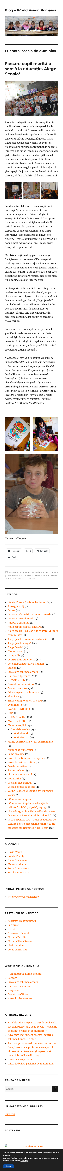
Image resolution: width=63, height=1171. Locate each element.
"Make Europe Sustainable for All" (28, 602)
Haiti (10, 712)
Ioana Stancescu (17, 860)
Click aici (10, 1114)
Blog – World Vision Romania (30, 10)
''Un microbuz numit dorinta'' (25, 973)
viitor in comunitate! (20, 774)
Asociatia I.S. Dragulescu (22, 920)
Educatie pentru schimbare (23, 692)
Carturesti (13, 924)
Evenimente (15, 704)
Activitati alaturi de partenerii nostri (29, 614)
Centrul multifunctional (21, 659)
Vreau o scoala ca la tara (21, 786)
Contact (12, 977)
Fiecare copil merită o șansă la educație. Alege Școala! (30, 68)
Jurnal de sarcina (20, 729)
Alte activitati (15, 651)
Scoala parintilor (17, 766)
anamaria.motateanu (19, 572)
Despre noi (14, 990)
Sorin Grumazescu (18, 868)
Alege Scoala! (40, 575)
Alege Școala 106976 (20, 643)
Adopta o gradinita (18, 622)
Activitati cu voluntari (20, 618)
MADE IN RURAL (17, 721)
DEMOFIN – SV (16, 680)
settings (24, 1160)
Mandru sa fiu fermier (20, 749)
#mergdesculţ (16, 606)
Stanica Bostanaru (18, 872)
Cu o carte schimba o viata (23, 671)
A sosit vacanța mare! (20, 1059)
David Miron (15, 852)
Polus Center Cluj (17, 949)
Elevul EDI (13, 696)
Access (11, 610)
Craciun (12, 667)
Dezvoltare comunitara (21, 684)
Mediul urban (21, 737)
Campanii (13, 655)
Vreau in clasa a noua (20, 782)
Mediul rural (21, 733)
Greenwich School (18, 933)
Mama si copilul (17, 725)
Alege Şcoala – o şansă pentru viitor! (29, 639)
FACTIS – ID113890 (19, 708)
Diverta (12, 929)
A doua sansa (27, 575)
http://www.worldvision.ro (23, 896)
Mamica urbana (17, 864)
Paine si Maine (16, 753)
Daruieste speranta (19, 986)
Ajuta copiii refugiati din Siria (25, 626)
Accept (8, 1166)
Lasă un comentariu (26, 578)
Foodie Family (16, 856)
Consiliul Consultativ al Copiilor (26, 663)
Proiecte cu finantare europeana (26, 758)
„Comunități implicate (21, 799)
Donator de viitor (18, 688)
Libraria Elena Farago (20, 941)
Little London (16, 945)
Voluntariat (14, 778)
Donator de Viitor (18, 994)
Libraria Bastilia (17, 937)
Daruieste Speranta (19, 676)
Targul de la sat (16, 770)
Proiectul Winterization (21, 762)
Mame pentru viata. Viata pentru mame (30, 741)
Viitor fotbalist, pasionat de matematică (31, 1063)
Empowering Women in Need (25, 700)
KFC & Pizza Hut (17, 717)
